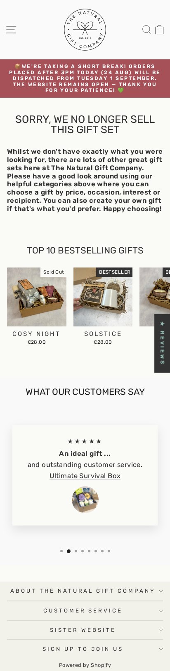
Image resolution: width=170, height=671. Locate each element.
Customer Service (83, 611)
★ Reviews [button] (162, 343)
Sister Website (83, 630)
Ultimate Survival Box (85, 476)
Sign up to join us (82, 649)
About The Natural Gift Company (83, 591)
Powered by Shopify (85, 665)
